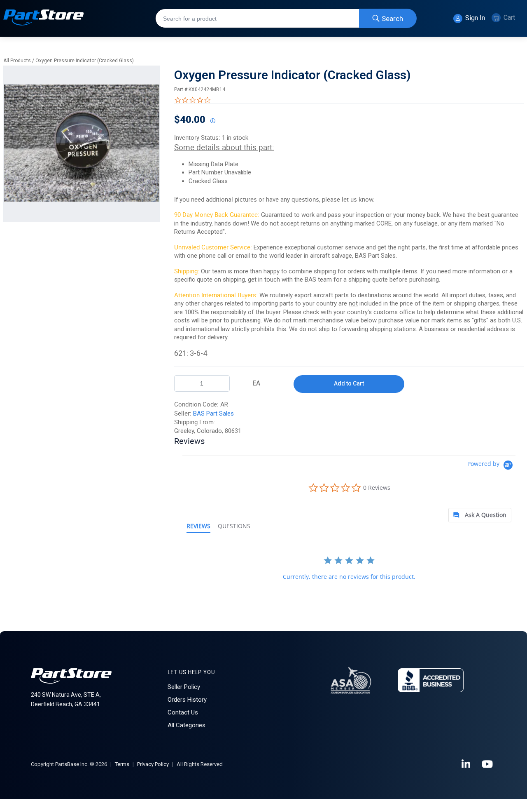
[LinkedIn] (466, 764)
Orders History (187, 699)
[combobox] (286, 18)
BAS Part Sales (213, 413)
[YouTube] (488, 764)
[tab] (479, 515)
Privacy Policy (153, 764)
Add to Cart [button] (349, 383)
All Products (17, 60)
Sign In (474, 18)
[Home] (43, 18)
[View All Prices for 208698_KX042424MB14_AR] (212, 121)
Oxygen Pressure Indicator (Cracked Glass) (84, 60)
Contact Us (183, 712)
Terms (122, 764)
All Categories (186, 725)
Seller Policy (184, 687)
